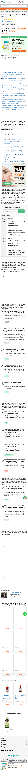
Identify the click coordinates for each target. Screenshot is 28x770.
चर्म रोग (5, 134)
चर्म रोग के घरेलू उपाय (15, 134)
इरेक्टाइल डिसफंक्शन (8, 154)
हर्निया (5, 150)
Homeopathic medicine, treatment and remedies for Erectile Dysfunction (13, 156)
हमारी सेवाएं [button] (3, 742)
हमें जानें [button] (2, 738)
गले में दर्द (6, 159)
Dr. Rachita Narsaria (15, 592)
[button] (23, 496)
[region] (12, 65)
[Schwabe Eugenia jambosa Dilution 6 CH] (20, 688)
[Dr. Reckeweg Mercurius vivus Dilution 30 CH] (7, 688)
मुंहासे (5, 139)
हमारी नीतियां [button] (3, 740)
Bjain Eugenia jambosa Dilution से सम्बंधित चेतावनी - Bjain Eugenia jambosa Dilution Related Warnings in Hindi (14, 95)
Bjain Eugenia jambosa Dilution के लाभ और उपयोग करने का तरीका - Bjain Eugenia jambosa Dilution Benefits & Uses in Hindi (14, 74)
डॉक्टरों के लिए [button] (3, 744)
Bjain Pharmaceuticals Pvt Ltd (12, 55)
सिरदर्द (5, 146)
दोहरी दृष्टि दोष (7, 143)
